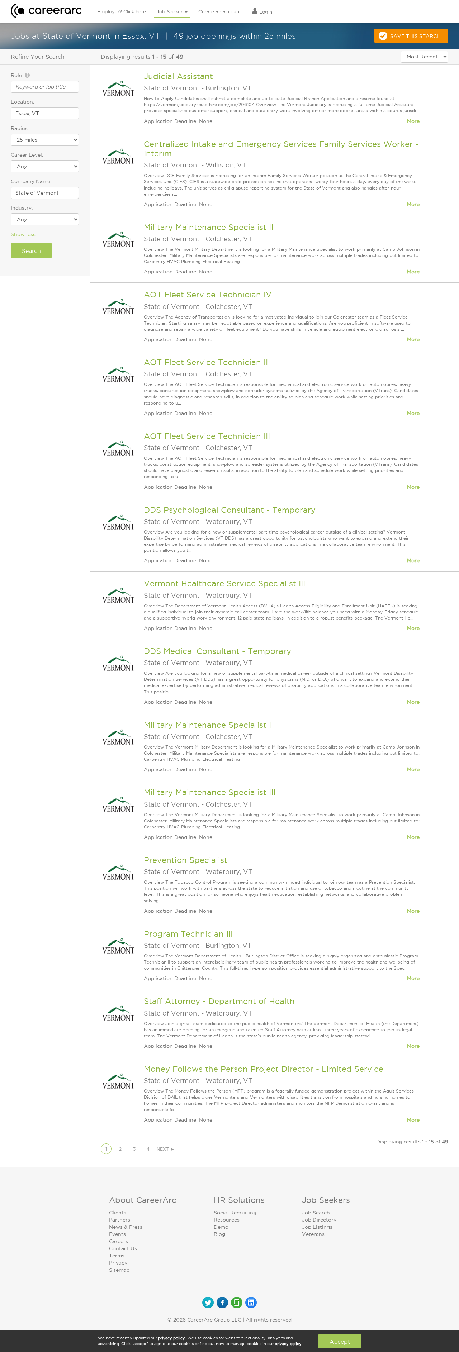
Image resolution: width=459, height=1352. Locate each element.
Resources (227, 1220)
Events (117, 1234)
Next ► (166, 1149)
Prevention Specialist (185, 860)
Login (265, 11)
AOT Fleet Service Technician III (207, 436)
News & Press (125, 1227)
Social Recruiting (235, 1212)
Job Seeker (170, 11)
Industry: (22, 208)
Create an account (219, 11)
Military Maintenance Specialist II (208, 227)
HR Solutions (239, 1200)
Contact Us (123, 1248)
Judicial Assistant (178, 76)
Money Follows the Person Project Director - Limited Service (263, 1069)
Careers (118, 1241)
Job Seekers (326, 1200)
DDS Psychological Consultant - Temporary (230, 510)
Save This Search (415, 36)
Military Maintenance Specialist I (207, 725)
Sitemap (119, 1270)
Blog (219, 1234)
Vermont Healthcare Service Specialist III (224, 583)
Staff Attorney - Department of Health (219, 1001)
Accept (340, 1341)
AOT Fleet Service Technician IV (208, 294)
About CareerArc (142, 1200)
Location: (22, 102)
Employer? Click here (121, 11)
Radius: (20, 128)
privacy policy (171, 1338)
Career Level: (27, 155)
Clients (117, 1212)
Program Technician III (188, 934)
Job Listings (317, 1227)
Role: (18, 75)
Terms (116, 1255)
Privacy (118, 1263)
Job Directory (319, 1220)
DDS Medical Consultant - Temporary (217, 651)
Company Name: (31, 181)
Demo (221, 1227)
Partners (119, 1220)
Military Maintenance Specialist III (209, 792)
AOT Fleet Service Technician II (206, 362)
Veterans (313, 1234)
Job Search (316, 1212)
